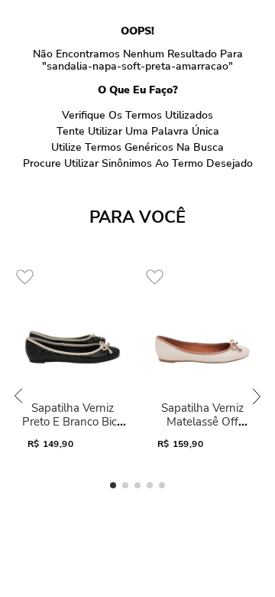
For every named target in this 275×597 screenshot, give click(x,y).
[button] (113, 485)
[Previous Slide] (18, 396)
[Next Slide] (256, 396)
